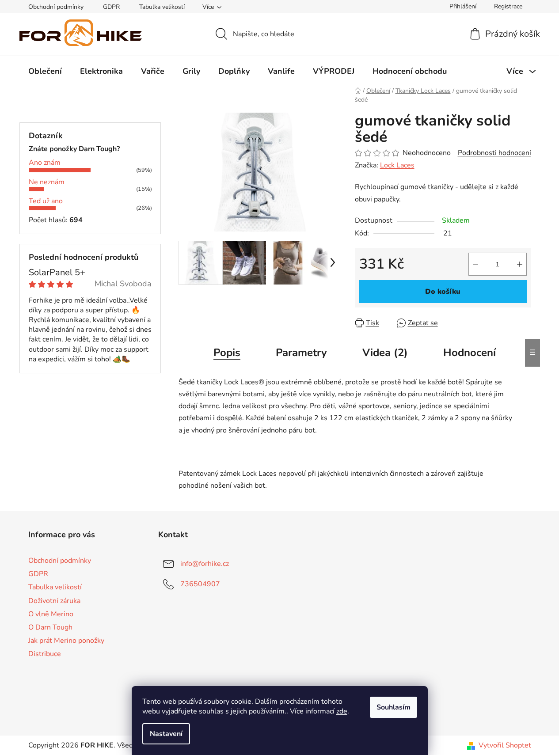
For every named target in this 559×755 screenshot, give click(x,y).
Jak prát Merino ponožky (66, 640)
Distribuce (44, 654)
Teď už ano (46, 201)
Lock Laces (397, 165)
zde (341, 711)
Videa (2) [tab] (385, 352)
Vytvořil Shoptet (505, 745)
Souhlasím (393, 707)
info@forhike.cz (204, 564)
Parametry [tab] (301, 352)
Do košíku (442, 291)
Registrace (508, 6)
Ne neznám (47, 182)
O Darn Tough (50, 627)
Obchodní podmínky (56, 7)
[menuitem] (45, 71)
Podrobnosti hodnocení (494, 153)
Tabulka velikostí (162, 7)
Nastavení (166, 734)
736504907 (200, 584)
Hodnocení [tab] (469, 352)
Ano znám (45, 162)
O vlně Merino (50, 614)
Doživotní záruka (54, 601)
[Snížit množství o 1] (475, 264)
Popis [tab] (226, 352)
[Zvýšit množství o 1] (519, 264)
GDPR (111, 7)
